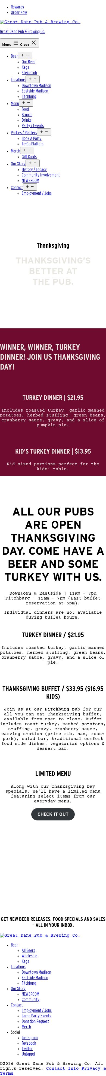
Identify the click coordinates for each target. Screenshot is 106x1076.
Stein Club (29, 72)
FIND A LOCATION (53, 901)
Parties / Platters (24, 132)
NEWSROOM (30, 180)
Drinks (27, 120)
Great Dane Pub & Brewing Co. (22, 31)
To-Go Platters (32, 143)
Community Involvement (41, 175)
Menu (15, 103)
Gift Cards (29, 156)
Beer (14, 56)
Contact (17, 187)
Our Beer (28, 61)
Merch (15, 151)
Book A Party (32, 138)
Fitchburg (29, 96)
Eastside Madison (35, 91)
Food (25, 109)
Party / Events (33, 125)
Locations (18, 79)
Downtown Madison (36, 85)
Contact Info (62, 1068)
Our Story (18, 163)
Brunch (27, 114)
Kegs (25, 67)
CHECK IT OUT (53, 814)
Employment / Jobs (37, 193)
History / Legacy (34, 169)
